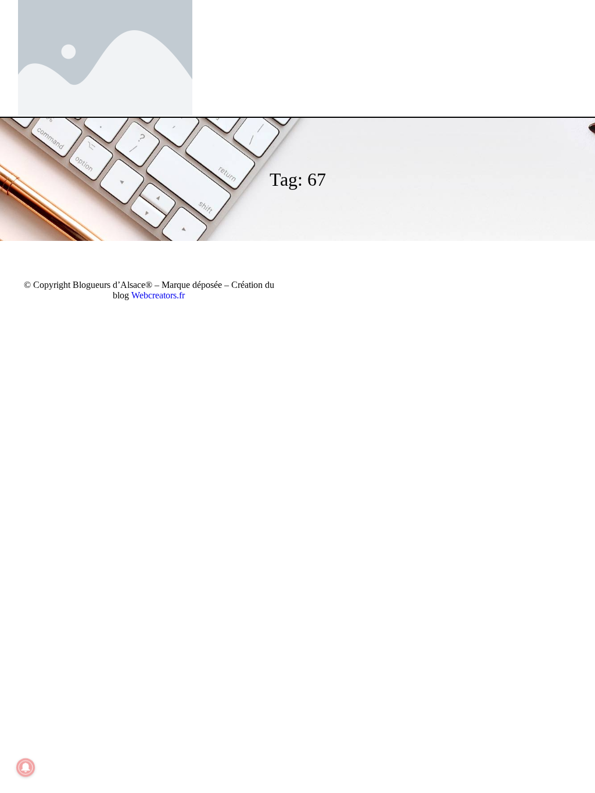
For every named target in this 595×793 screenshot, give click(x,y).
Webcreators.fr (158, 295)
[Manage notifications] (25, 767)
